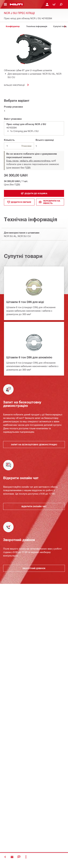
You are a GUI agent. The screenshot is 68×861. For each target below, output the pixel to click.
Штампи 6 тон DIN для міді (25, 302)
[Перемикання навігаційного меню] (5, 4)
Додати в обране (21, 202)
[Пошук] (61, 4)
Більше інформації (14, 85)
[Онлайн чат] (18, 856)
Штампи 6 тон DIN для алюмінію (29, 357)
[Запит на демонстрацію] (12, 856)
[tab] (13, 26)
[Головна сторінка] (16, 4)
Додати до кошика (36, 193)
